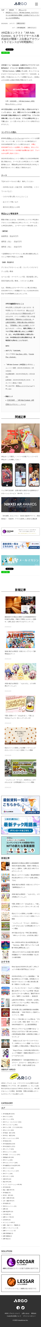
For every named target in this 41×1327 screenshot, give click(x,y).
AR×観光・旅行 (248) (9, 1133)
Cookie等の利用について (14, 1316)
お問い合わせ (25, 1313)
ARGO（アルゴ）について (12, 1313)
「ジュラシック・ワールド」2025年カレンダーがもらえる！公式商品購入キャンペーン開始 (26, 925)
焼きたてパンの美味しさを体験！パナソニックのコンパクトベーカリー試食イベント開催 (26, 916)
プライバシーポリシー (29, 1316)
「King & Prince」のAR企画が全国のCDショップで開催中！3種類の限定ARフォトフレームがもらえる (26, 1052)
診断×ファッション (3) (9, 1230)
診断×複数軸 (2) (7, 1236)
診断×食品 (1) (7, 1239)
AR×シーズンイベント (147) (11, 1171)
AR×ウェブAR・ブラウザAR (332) (12, 1127)
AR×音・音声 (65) (8, 1195)
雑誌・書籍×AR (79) (8, 1190)
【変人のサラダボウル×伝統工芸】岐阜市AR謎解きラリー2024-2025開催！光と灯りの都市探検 (25, 954)
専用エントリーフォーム (15, 138)
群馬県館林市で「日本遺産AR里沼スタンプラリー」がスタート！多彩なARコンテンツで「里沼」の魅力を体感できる (25, 1062)
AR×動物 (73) (7, 1192)
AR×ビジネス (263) (8, 1130)
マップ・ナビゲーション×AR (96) (12, 1184)
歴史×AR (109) (7, 1181)
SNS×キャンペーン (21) (9, 1206)
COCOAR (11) (7, 1214)
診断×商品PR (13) (8, 1211)
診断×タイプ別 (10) (8, 1217)
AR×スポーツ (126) (8, 1176)
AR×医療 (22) (7, 1203)
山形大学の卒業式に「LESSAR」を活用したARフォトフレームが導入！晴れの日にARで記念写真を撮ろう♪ (26, 1002)
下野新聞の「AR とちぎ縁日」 (20, 325)
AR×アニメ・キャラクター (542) (12, 1122)
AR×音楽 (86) (7, 1187)
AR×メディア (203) (8, 1149)
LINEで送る (5, 52)
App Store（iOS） (22, 354)
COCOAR (15, 65)
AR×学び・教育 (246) (9, 1135)
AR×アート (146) (8, 1173)
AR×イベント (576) (8, 1119)
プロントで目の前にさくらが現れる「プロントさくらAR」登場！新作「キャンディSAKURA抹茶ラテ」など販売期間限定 (26, 1021)
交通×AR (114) (7, 1179)
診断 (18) (5, 1209)
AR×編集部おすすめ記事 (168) (11, 1165)
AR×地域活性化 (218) (9, 1144)
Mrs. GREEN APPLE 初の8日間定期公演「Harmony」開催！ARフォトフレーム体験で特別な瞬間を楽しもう (25, 945)
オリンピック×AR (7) (9, 1222)
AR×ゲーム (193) (8, 1160)
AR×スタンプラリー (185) (10, 1162)
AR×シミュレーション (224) (11, 1138)
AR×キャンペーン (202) (9, 1152)
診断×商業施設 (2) (8, 1233)
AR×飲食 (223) (7, 1141)
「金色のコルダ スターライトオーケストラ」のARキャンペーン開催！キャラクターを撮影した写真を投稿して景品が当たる (26, 1043)
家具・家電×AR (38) (8, 1198)
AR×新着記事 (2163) (9, 1114)
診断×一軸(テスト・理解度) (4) (11, 1225)
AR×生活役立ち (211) (9, 1146)
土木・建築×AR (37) (8, 1201)
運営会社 (33, 1313)
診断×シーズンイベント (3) (10, 1228)
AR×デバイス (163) (8, 1168)
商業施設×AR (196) (8, 1157)
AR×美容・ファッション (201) (11, 1154)
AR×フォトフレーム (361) (10, 1124)
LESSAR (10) (7, 1220)
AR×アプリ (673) (8, 1116)
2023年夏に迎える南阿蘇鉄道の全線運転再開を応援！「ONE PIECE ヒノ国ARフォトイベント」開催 (26, 1012)
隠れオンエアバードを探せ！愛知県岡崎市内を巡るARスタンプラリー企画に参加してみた (26, 877)
